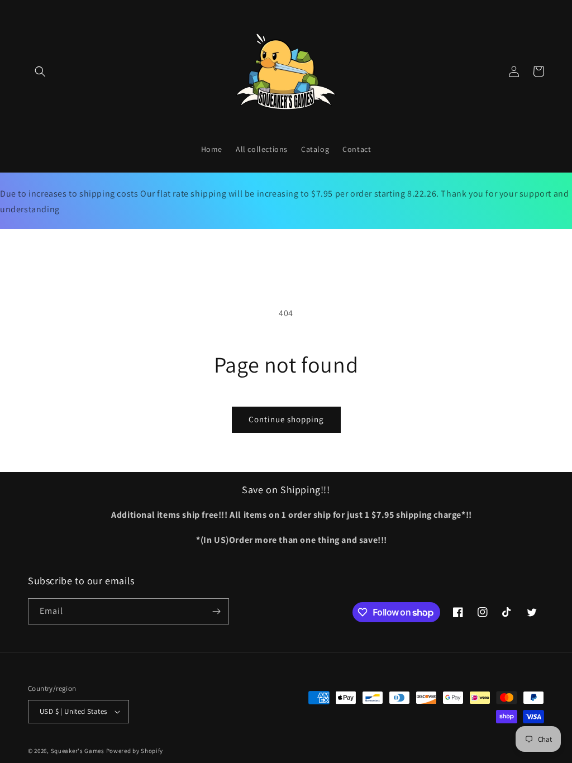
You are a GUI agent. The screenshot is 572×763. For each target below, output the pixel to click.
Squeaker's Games (78, 751)
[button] (40, 71)
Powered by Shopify (135, 751)
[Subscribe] (216, 611)
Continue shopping (286, 419)
